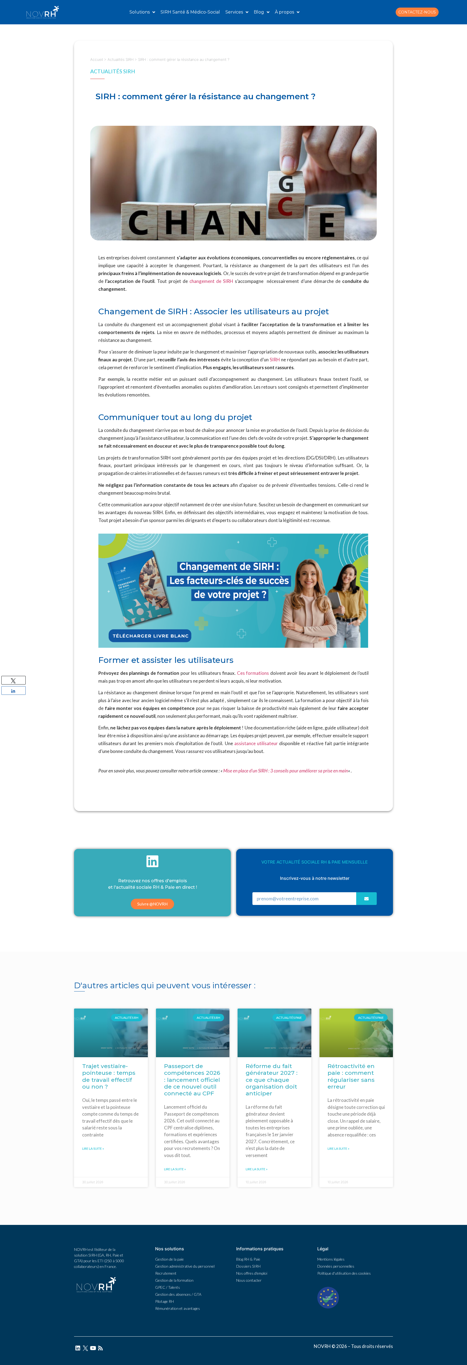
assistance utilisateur (256, 743)
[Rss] (100, 1348)
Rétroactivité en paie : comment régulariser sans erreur (351, 1076)
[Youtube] (93, 1348)
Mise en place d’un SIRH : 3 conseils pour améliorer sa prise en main (285, 771)
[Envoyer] (366, 898)
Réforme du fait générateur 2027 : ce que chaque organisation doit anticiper (272, 1080)
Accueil (96, 59)
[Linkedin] (78, 1348)
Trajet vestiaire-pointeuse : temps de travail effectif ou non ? (108, 1076)
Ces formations (253, 673)
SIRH (275, 359)
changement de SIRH (211, 281)
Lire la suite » (93, 1148)
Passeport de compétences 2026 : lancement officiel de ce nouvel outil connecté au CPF (192, 1080)
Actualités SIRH (121, 59)
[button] (417, 12)
